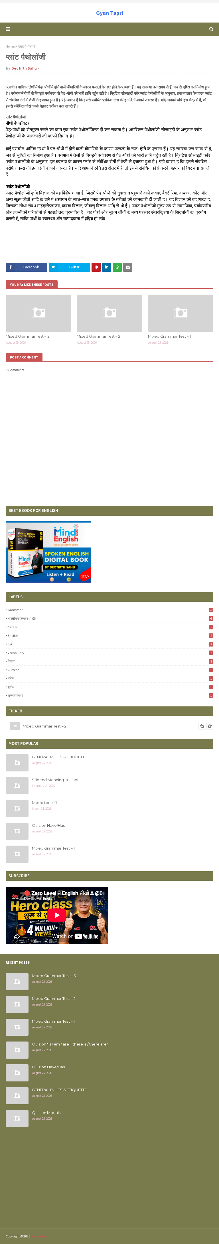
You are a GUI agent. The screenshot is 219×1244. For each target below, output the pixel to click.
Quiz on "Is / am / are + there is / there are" (70, 1044)
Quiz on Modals (46, 1112)
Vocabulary (110, 653)
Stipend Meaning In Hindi (55, 779)
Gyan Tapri (109, 12)
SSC (110, 644)
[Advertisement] (109, 1181)
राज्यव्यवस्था (110, 695)
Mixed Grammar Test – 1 (169, 336)
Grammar (110, 610)
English (110, 635)
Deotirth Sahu (24, 68)
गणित (110, 678)
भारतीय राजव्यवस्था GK (110, 618)
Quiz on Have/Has (48, 825)
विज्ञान (110, 661)
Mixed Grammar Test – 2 (98, 336)
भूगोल (110, 687)
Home (10, 46)
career (110, 627)
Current (110, 670)
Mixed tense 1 (44, 802)
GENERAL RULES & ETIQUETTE (59, 757)
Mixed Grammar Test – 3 (28, 336)
